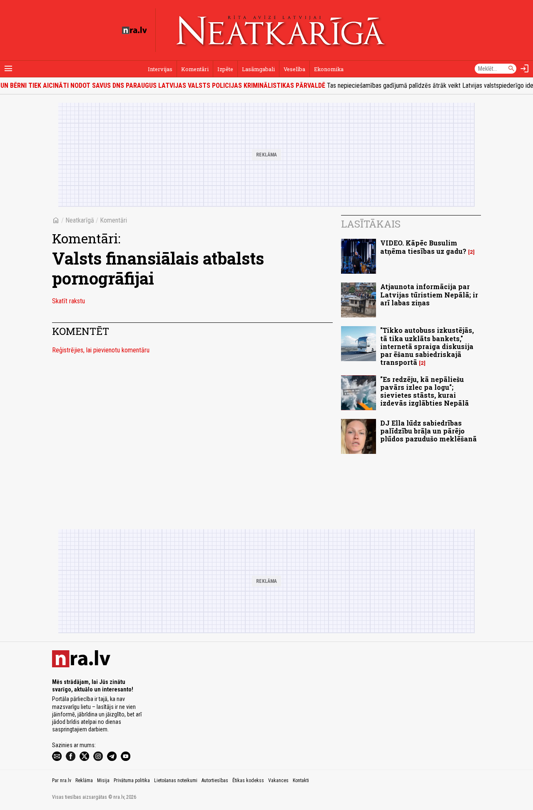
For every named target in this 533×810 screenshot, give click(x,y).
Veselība (294, 69)
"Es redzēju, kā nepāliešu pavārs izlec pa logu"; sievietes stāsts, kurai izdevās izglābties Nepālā (424, 391)
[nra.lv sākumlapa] (134, 30)
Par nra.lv (61, 780)
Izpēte (225, 69)
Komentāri (195, 69)
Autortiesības (215, 780)
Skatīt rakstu (68, 301)
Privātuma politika (132, 780)
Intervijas (160, 69)
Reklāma (84, 780)
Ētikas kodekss (248, 780)
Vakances (278, 780)
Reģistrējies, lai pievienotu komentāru (100, 350)
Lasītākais (371, 223)
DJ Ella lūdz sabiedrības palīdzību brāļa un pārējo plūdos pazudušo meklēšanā (428, 431)
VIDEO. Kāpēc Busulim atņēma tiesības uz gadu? (423, 246)
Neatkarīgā (79, 220)
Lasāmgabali (258, 69)
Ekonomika (329, 69)
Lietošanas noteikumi (175, 780)
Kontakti (301, 780)
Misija (103, 780)
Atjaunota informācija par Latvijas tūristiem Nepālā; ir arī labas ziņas (429, 294)
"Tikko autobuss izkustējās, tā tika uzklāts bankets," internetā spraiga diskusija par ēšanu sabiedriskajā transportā (427, 346)
